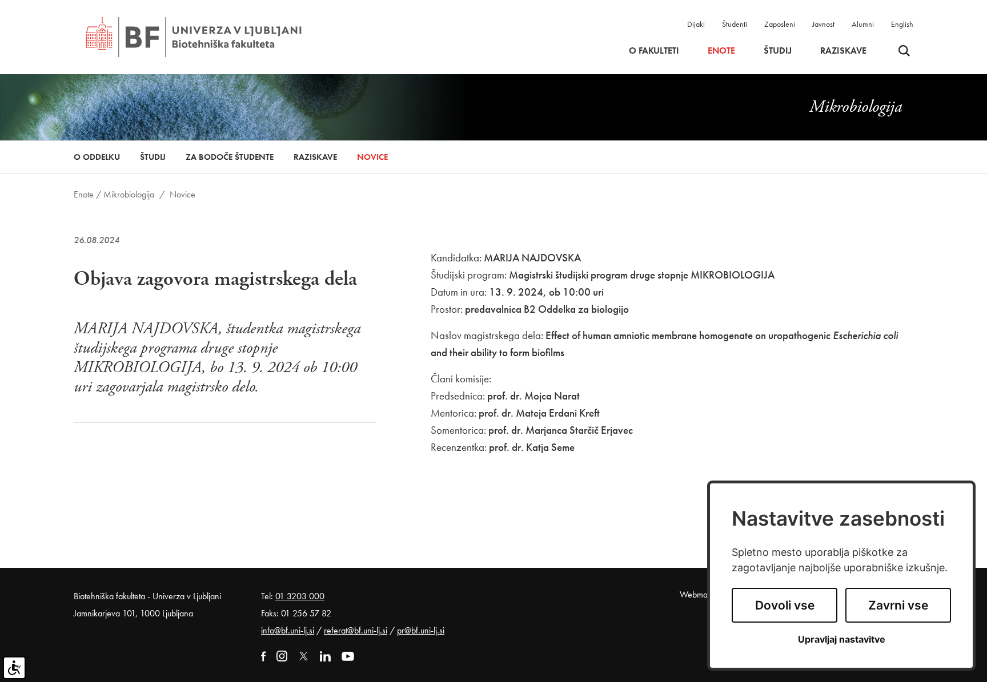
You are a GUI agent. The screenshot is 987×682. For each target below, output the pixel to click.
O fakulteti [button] (654, 51)
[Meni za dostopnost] (14, 667)
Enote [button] (721, 51)
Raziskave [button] (843, 51)
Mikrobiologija (128, 194)
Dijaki (696, 24)
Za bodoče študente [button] (230, 157)
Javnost (823, 24)
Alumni (863, 24)
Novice (372, 157)
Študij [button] (778, 51)
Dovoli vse (785, 605)
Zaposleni (779, 24)
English (902, 24)
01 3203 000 (299, 596)
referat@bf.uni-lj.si (355, 630)
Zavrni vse (898, 605)
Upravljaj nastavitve (841, 639)
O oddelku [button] (97, 157)
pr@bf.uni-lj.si (420, 630)
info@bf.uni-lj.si (287, 630)
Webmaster (700, 594)
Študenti (734, 24)
